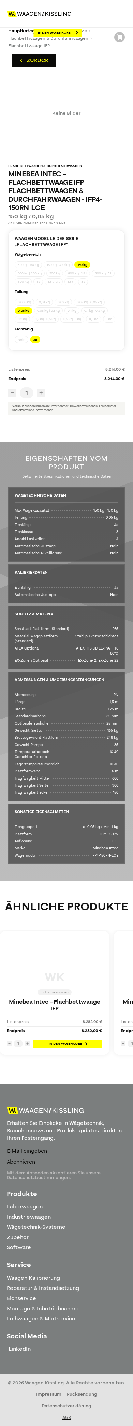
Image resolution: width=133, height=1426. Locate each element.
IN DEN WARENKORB (54, 32)
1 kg (109, 319)
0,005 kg (24, 302)
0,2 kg (22, 319)
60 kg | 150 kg (28, 264)
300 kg (54, 273)
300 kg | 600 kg (30, 273)
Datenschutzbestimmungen (38, 1178)
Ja (35, 339)
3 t (83, 281)
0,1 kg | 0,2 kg (94, 310)
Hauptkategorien (27, 31)
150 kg (82, 264)
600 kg (23, 281)
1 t (38, 281)
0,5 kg (93, 319)
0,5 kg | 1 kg (72, 319)
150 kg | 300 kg (58, 264)
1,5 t (70, 281)
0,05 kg (23, 310)
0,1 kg (72, 310)
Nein (21, 339)
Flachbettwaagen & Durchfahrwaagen (48, 38)
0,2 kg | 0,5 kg (45, 319)
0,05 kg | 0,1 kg (48, 310)
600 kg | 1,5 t (77, 273)
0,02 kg (63, 302)
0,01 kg (44, 302)
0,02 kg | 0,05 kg (89, 302)
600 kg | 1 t (103, 273)
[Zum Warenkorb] (119, 37)
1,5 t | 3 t (54, 281)
